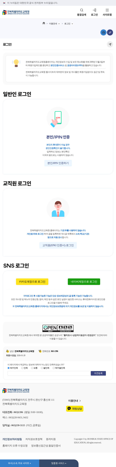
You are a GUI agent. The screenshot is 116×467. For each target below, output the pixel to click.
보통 (35, 368)
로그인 (94, 14)
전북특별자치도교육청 (58, 390)
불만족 (46, 368)
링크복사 (110, 32)
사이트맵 (107, 14)
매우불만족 (60, 368)
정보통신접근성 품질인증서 (46, 445)
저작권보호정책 (33, 439)
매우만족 (14, 368)
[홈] (44, 23)
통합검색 (81, 14)
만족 (26, 368)
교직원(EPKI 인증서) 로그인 (58, 245)
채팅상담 (77, 408)
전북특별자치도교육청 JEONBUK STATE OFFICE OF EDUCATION (15, 12)
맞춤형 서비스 (58, 463)
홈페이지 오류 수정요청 (14, 445)
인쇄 (103, 32)
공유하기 (110, 44)
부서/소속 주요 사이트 (18, 463)
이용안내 (53, 23)
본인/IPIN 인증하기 (58, 163)
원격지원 (51, 439)
